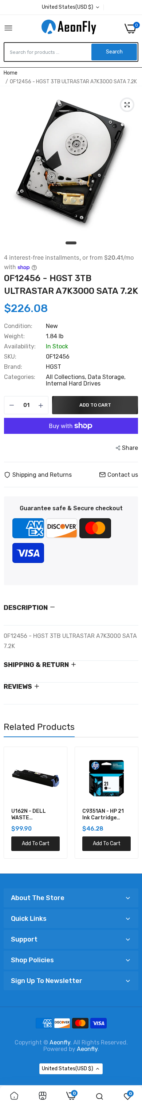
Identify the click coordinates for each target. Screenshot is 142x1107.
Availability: (20, 346)
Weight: (14, 336)
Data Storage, (107, 376)
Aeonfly (60, 1042)
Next (129, 807)
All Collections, (67, 376)
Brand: (13, 367)
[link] (14, 1096)
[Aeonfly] (69, 28)
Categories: (19, 377)
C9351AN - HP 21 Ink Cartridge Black (103, 814)
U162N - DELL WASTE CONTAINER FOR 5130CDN (32, 814)
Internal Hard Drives (73, 383)
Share (130, 447)
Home (10, 73)
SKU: (10, 356)
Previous (13, 807)
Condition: (18, 326)
